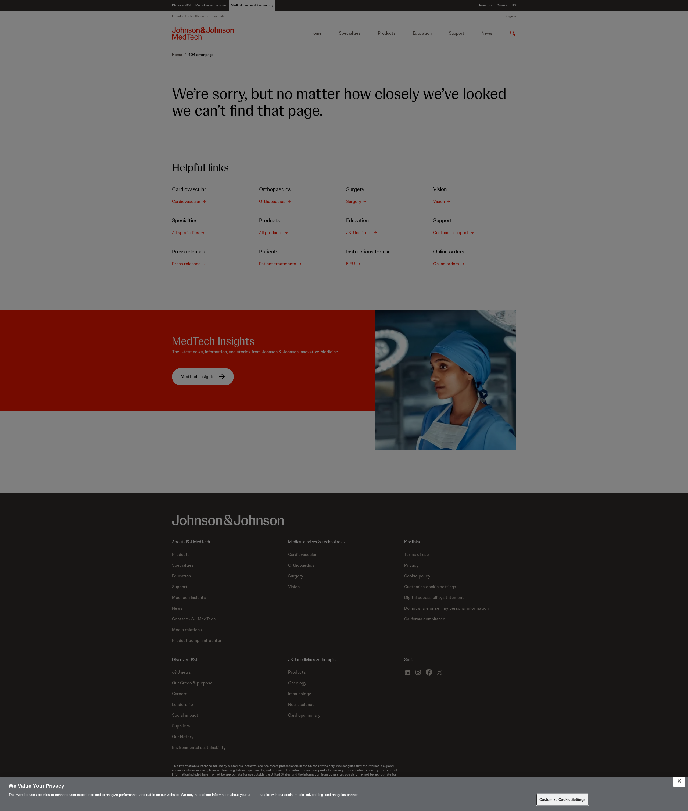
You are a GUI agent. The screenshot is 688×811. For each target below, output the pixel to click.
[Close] (679, 781)
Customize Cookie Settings (562, 800)
